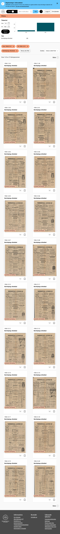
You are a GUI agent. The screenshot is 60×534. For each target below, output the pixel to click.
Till (2, 26)
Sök (36, 11)
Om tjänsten (55, 11)
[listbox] (14, 38)
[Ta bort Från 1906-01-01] (13, 46)
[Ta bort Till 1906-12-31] (27, 46)
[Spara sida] (24, 102)
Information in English (20, 528)
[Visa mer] (20, 102)
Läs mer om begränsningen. (22, 6)
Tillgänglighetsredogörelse (21, 525)
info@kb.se (34, 517)
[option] (14, 38)
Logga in (47, 11)
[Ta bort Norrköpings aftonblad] (17, 51)
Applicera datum (5, 31)
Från (2, 23)
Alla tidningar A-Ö (18, 519)
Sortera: (42, 51)
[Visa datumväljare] (9, 23)
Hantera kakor (17, 526)
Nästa (54, 57)
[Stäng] (57, 3)
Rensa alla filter (25, 51)
